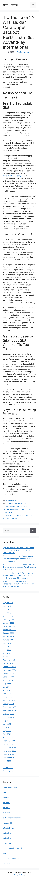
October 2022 (8, 754)
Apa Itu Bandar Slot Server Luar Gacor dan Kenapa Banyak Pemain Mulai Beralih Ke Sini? (18, 550)
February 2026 (9, 620)
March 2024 (8, 697)
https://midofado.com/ (12, 176)
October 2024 (8, 673)
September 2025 (9, 636)
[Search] (33, 530)
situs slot (6, 808)
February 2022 (9, 771)
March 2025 (8, 657)
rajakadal (6, 813)
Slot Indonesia (11, 500)
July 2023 (7, 724)
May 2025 (7, 650)
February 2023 (9, 741)
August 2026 (8, 603)
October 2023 (8, 714)
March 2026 (8, 616)
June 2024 (7, 687)
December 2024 (9, 667)
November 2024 (9, 670)
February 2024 (9, 700)
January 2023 (8, 744)
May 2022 (7, 761)
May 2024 (7, 690)
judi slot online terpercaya (16, 503)
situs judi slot (8, 828)
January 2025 (8, 663)
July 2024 (7, 684)
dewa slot (7, 843)
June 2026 (7, 610)
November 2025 (9, 630)
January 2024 (8, 704)
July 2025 (7, 643)
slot (4, 793)
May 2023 (7, 731)
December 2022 (9, 748)
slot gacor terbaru (10, 788)
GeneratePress (19, 875)
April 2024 (7, 694)
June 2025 (7, 647)
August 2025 (8, 640)
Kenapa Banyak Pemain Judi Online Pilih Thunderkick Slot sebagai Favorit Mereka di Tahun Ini (19, 567)
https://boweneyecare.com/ (14, 858)
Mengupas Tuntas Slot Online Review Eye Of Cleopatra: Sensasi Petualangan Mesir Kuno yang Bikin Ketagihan (18, 575)
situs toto (6, 803)
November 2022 (9, 751)
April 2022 (7, 764)
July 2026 (7, 606)
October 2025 (8, 633)
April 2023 (7, 734)
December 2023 (9, 707)
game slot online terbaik (12, 848)
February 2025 (9, 660)
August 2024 (8, 680)
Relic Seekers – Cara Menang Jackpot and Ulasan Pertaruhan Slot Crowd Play (17, 509)
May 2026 (7, 613)
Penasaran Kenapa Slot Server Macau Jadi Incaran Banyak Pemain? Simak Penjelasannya (18, 558)
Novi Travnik (10, 4)
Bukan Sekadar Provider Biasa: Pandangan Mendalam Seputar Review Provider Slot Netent (18, 583)
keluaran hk (7, 823)
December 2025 (9, 626)
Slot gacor (7, 863)
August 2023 (8, 721)
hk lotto (6, 798)
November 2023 (9, 711)
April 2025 (7, 653)
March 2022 (8, 768)
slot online (7, 833)
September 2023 (10, 717)
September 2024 (10, 677)
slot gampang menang (12, 818)
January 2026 (8, 623)
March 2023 (8, 737)
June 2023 (7, 727)
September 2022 (9, 758)
